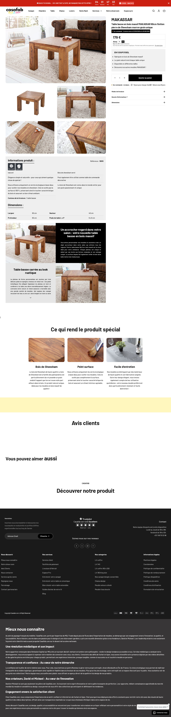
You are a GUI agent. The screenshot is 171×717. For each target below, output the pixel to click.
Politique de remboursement (154, 573)
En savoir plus (159, 45)
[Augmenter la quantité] (124, 77)
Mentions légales (150, 560)
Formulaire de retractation (154, 589)
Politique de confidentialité (154, 568)
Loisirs (72, 11)
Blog (44, 594)
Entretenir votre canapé (51, 577)
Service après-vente (9, 577)
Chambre (42, 11)
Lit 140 (97, 564)
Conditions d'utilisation (152, 585)
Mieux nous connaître (9, 560)
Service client (47, 560)
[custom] (76, 546)
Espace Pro (46, 573)
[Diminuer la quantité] (115, 77)
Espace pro (128, 11)
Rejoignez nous (7, 581)
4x (123, 41)
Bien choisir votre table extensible (55, 585)
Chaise (61, 11)
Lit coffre (98, 560)
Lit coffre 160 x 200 (102, 568)
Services (95, 11)
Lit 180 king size (101, 573)
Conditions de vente (151, 581)
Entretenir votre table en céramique (56, 581)
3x (119, 41)
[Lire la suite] (30, 297)
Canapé (31, 11)
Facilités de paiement (50, 564)
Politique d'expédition (152, 577)
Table (52, 11)
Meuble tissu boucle (102, 589)
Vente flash (83, 11)
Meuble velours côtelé (103, 585)
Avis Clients (5, 568)
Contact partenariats (9, 589)
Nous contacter (7, 573)
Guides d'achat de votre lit (52, 589)
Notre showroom (112, 11)
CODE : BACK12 (128, 3)
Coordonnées (149, 564)
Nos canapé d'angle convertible (107, 577)
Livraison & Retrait (49, 568)
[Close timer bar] (169, 3)
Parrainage (5, 585)
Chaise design (100, 581)
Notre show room (7, 564)
